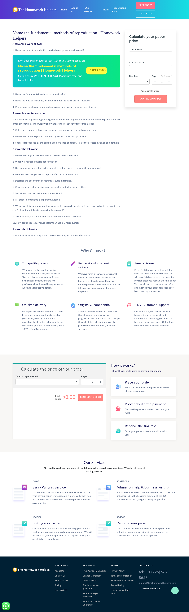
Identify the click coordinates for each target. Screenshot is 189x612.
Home (64, 10)
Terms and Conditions (121, 576)
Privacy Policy (117, 571)
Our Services (61, 590)
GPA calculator (90, 580)
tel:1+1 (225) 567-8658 (154, 575)
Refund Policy (117, 585)
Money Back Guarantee (122, 580)
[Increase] (169, 82)
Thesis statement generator (91, 587)
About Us (59, 571)
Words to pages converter (90, 595)
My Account (145, 14)
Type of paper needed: (27, 376)
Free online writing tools (120, 592)
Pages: (84, 376)
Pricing (105, 10)
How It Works (61, 580)
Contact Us (60, 576)
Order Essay (97, 70)
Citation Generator (92, 576)
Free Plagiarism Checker (94, 571)
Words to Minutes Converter (91, 603)
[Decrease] (154, 82)
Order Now (145, 5)
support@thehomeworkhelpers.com (157, 583)
